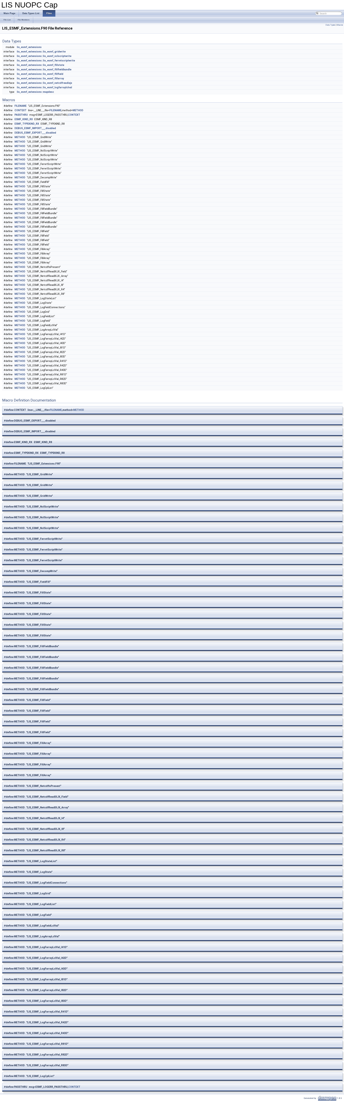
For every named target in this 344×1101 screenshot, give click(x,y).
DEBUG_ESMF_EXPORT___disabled (35, 132)
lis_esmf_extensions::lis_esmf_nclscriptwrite (44, 56)
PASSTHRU (21, 114)
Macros (340, 25)
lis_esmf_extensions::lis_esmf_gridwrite (41, 51)
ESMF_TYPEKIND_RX (27, 123)
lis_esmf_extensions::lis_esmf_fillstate (40, 65)
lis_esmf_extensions (29, 47)
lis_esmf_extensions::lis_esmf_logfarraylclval (44, 87)
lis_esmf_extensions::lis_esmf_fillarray (40, 78)
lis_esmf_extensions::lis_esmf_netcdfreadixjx (44, 82)
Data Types (330, 25)
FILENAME (21, 105)
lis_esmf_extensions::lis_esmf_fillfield (40, 74)
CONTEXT (21, 110)
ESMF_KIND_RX (24, 119)
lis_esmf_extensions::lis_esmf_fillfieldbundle (44, 69)
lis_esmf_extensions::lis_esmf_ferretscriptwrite (46, 60)
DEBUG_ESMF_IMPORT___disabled (35, 128)
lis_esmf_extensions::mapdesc (35, 91)
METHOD (78, 110)
